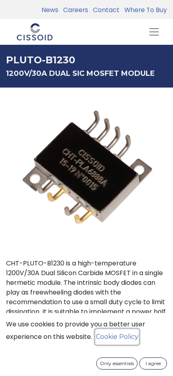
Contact (104, 10)
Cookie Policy (117, 336)
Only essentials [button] (117, 363)
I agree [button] (153, 363)
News (49, 10)
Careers (74, 10)
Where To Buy (144, 10)
